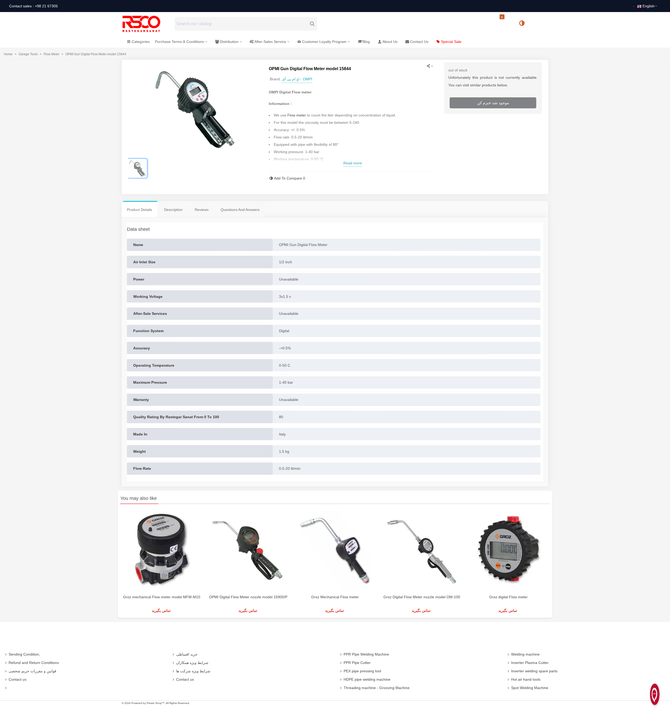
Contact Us (419, 42)
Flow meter (296, 115)
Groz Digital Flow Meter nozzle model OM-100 (421, 597)
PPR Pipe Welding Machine (366, 654)
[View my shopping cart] (506, 24)
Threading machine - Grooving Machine (377, 688)
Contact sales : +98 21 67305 (33, 6)
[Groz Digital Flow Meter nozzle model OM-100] (422, 550)
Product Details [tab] (139, 210)
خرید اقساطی (187, 654)
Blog (366, 42)
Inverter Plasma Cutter (530, 663)
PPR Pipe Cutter (357, 663)
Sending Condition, (24, 654)
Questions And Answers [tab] (240, 210)
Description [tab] (173, 210)
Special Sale (451, 42)
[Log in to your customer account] (539, 23)
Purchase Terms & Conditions (179, 42)
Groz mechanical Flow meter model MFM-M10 (161, 597)
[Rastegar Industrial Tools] (147, 24)
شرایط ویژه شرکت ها (193, 671)
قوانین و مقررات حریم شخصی (32, 671)
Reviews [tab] (202, 210)
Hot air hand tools (525, 679)
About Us (390, 42)
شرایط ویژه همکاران (192, 663)
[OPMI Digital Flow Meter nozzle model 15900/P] (248, 550)
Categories (141, 42)
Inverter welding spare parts (534, 671)
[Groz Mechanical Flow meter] (335, 550)
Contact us (17, 679)
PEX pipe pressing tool (362, 671)
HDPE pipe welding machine (367, 679)
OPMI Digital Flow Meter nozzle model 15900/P (248, 597)
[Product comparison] (524, 24)
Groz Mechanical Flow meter (335, 597)
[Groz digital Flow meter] (508, 550)
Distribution (229, 42)
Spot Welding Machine (529, 688)
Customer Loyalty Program (324, 42)
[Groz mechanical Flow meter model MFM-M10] (161, 550)
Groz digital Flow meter (508, 597)
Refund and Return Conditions (34, 663)
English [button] (649, 6)
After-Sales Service (270, 42)
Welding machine (525, 654)
